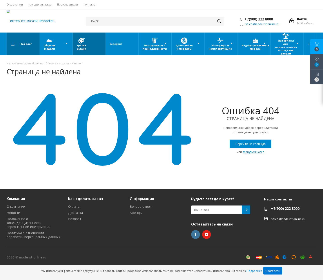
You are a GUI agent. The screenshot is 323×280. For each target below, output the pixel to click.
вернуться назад (253, 152)
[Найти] (219, 21)
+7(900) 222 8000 (258, 19)
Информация (142, 198)
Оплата (74, 206)
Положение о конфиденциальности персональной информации (29, 222)
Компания (16, 198)
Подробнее (255, 271)
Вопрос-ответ (141, 206)
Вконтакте (195, 234)
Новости (13, 212)
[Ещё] (310, 44)
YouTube (206, 234)
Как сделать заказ (85, 198)
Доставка (75, 212)
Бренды (136, 212)
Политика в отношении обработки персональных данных (33, 235)
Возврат (74, 218)
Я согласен (272, 271)
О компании (16, 206)
